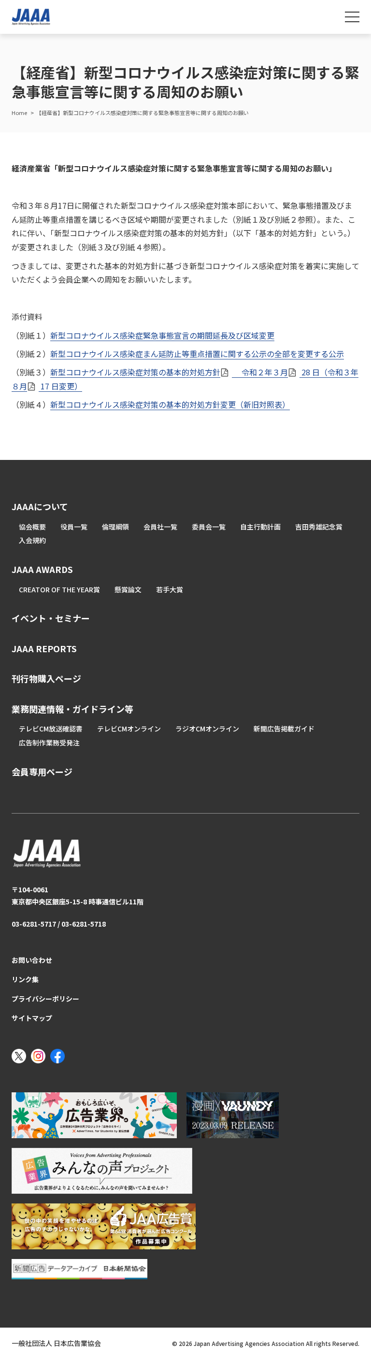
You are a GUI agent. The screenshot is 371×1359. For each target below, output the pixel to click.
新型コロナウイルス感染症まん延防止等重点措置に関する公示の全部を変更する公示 (197, 353)
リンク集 (25, 979)
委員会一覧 (209, 526)
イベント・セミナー (51, 618)
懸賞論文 (128, 589)
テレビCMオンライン (129, 728)
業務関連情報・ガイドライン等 (72, 708)
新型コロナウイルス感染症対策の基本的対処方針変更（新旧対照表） (170, 404)
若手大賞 (169, 589)
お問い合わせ (32, 960)
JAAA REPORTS (44, 648)
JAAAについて (40, 506)
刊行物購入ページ (46, 678)
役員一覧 (73, 526)
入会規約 (32, 540)
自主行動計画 (260, 526)
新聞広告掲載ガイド (284, 728)
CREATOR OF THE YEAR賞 (59, 589)
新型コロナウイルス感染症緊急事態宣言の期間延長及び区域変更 (162, 335)
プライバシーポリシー (45, 998)
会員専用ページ (42, 771)
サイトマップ (32, 1018)
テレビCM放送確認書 (51, 728)
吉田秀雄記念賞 (318, 526)
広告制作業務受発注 (49, 742)
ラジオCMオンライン (207, 728)
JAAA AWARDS (42, 569)
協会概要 (32, 526)
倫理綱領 (115, 526)
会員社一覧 (160, 526)
